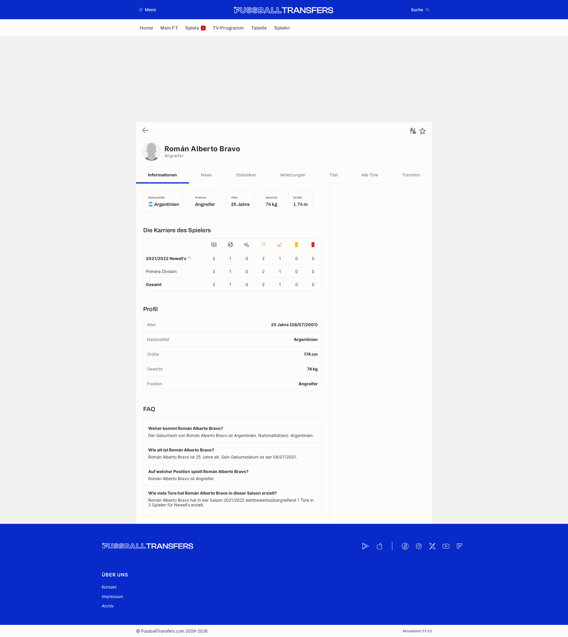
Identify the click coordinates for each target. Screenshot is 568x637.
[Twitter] (432, 546)
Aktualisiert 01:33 (417, 631)
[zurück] (145, 131)
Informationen (162, 174)
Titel (333, 174)
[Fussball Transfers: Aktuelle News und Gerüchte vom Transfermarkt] (283, 9)
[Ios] (379, 546)
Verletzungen (292, 174)
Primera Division (161, 271)
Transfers (411, 174)
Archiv (108, 605)
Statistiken (246, 174)
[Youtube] (445, 546)
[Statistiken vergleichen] (413, 130)
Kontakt (109, 586)
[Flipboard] (459, 546)
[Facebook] (405, 546)
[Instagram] (418, 546)
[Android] (365, 546)
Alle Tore (370, 174)
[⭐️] (422, 130)
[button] (147, 9)
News (206, 174)
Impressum (112, 596)
